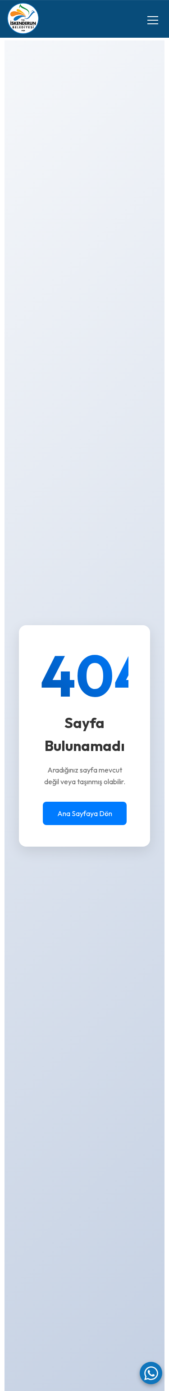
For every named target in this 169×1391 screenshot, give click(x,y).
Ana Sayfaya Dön (84, 813)
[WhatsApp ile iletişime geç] (151, 1373)
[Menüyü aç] (153, 20)
